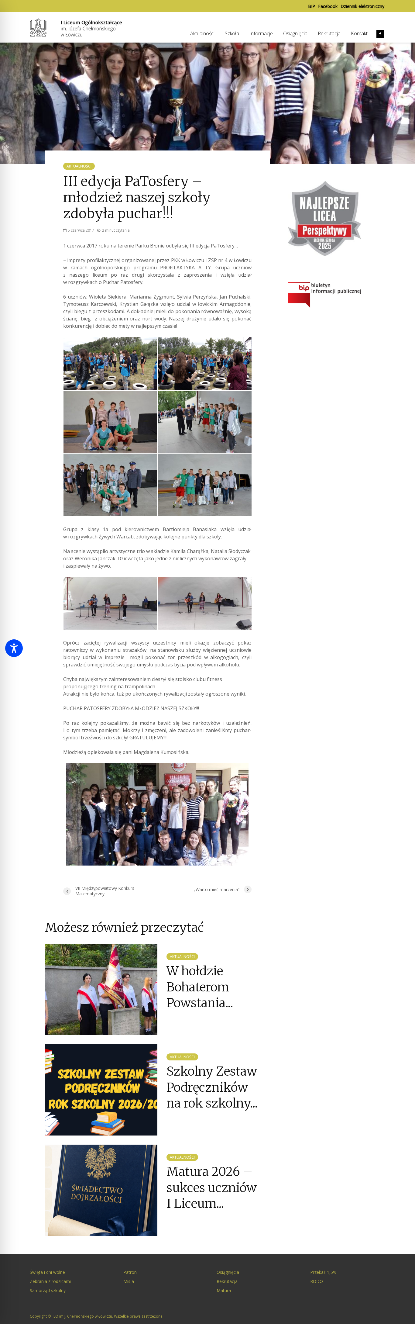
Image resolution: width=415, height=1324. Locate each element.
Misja (128, 1281)
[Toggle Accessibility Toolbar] (14, 648)
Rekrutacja (329, 33)
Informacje (261, 33)
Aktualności (202, 33)
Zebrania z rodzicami (50, 1281)
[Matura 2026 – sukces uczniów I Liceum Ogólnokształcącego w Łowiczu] (101, 1190)
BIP (311, 6)
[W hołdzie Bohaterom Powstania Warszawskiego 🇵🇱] (101, 989)
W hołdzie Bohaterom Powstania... (199, 987)
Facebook (328, 6)
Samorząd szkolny (48, 1290)
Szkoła (232, 33)
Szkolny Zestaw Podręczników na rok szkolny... (212, 1087)
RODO (316, 1281)
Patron (130, 1272)
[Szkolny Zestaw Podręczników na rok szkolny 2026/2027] (101, 1089)
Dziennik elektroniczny (362, 6)
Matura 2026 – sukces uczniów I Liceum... (211, 1187)
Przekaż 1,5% (323, 1272)
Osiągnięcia (295, 33)
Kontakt (359, 33)
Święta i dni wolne (47, 1272)
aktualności (79, 166)
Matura (224, 1290)
